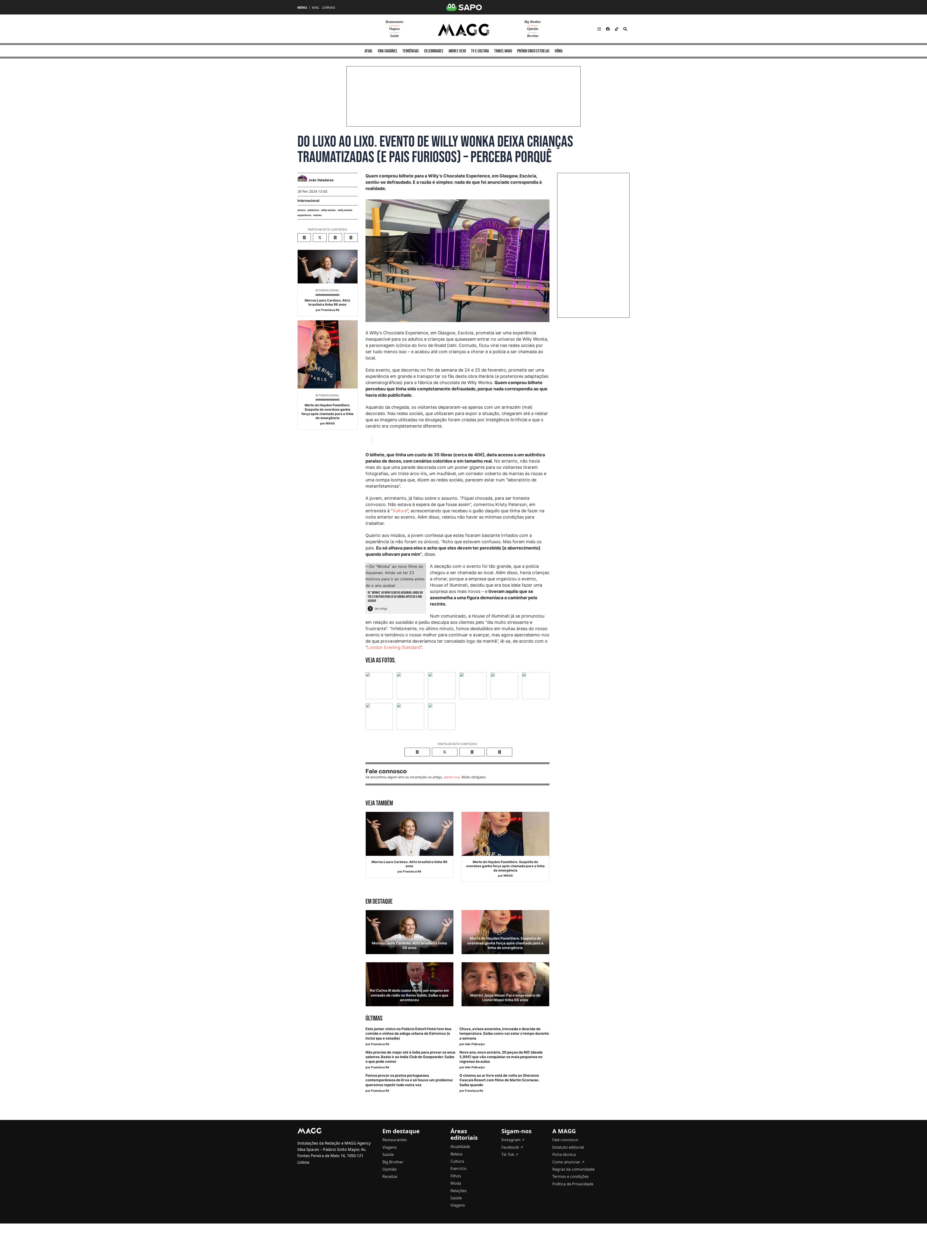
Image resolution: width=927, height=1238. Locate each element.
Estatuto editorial (568, 1147)
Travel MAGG (503, 51)
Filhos (455, 1176)
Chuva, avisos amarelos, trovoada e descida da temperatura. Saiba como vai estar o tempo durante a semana (504, 1033)
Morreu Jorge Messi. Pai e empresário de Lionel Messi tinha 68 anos (505, 997)
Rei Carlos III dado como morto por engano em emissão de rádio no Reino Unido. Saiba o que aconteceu (409, 995)
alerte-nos (452, 777)
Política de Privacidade (572, 1184)
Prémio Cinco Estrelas (533, 51)
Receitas (532, 36)
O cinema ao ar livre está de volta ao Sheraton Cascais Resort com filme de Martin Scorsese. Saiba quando (499, 1080)
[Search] (625, 29)
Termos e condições (570, 1176)
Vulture (400, 510)
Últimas (373, 1018)
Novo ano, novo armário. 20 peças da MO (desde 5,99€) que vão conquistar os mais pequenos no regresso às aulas (501, 1057)
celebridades (433, 51)
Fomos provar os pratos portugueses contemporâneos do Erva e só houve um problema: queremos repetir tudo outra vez (409, 1080)
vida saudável (387, 51)
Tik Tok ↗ (509, 1154)
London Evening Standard (394, 647)
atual (368, 51)
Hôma (558, 51)
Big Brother (532, 22)
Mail (315, 7)
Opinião (532, 29)
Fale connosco (565, 1139)
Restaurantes (394, 22)
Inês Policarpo (475, 1044)
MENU (302, 7)
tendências (410, 51)
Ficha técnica (564, 1154)
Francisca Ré (330, 310)
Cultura (457, 1161)
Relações (458, 1190)
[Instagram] (599, 29)
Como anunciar (568, 1162)
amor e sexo (457, 51)
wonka (317, 215)
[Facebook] (608, 29)
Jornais (328, 7)
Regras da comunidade (573, 1169)
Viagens (394, 29)
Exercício (458, 1168)
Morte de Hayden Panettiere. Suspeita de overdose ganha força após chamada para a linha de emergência (327, 411)
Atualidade (460, 1146)
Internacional (308, 200)
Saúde (394, 36)
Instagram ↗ (513, 1139)
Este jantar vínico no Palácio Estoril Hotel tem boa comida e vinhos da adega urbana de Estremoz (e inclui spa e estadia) (408, 1033)
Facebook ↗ (512, 1147)
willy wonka (328, 210)
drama (301, 210)
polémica (313, 210)
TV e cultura (480, 51)
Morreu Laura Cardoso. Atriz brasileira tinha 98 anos (327, 302)
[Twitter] (616, 29)
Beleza (456, 1154)
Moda (455, 1183)
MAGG (330, 423)
